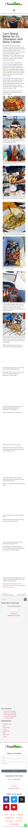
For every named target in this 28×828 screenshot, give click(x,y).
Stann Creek (6, 734)
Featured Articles (9, 817)
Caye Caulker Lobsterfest (16, 585)
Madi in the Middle (9, 713)
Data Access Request (14, 824)
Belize (4, 725)
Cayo (4, 732)
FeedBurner (17, 615)
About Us (12, 814)
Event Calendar (9, 821)
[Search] (25, 599)
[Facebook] (6, 799)
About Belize (20, 814)
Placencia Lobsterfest (8, 587)
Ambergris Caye (7, 724)
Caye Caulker (6, 727)
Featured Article (8, 711)
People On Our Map (9, 716)
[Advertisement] (14, 633)
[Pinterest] (6, 807)
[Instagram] (22, 799)
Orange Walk (6, 731)
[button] (14, 10)
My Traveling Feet (8, 714)
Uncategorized (8, 718)
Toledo (4, 736)
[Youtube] (14, 807)
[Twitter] (14, 799)
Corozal (5, 729)
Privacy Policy (19, 821)
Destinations (20, 817)
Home (6, 814)
